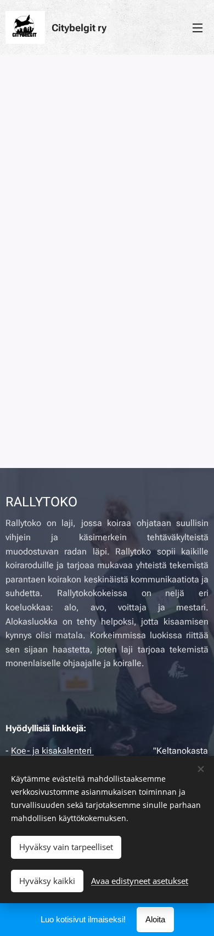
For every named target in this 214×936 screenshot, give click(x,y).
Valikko (198, 27)
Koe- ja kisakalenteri (52, 751)
